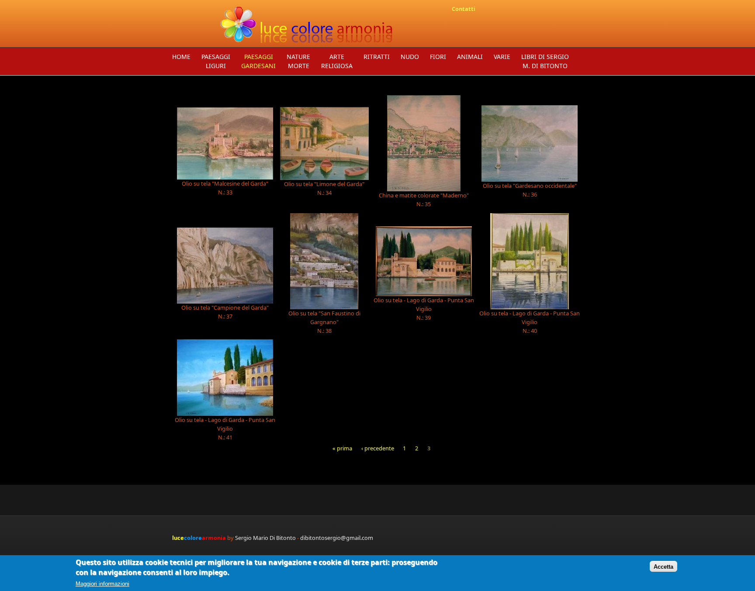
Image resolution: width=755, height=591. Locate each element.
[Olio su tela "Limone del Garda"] (324, 143)
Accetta (663, 566)
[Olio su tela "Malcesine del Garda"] (225, 143)
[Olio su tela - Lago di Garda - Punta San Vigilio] (423, 261)
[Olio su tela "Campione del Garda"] (225, 266)
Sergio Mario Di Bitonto (265, 538)
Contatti (463, 9)
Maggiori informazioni (102, 584)
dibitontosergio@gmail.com (336, 538)
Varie (502, 56)
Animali (470, 56)
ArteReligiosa (337, 61)
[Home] (307, 23)
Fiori (438, 56)
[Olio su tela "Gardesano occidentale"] (530, 143)
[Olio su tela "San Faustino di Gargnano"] (324, 261)
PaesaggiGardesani (258, 61)
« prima (342, 448)
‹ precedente (377, 448)
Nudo (410, 56)
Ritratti (377, 56)
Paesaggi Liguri (215, 61)
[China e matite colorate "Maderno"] (423, 143)
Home (181, 56)
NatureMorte (298, 61)
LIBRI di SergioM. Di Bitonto (545, 61)
